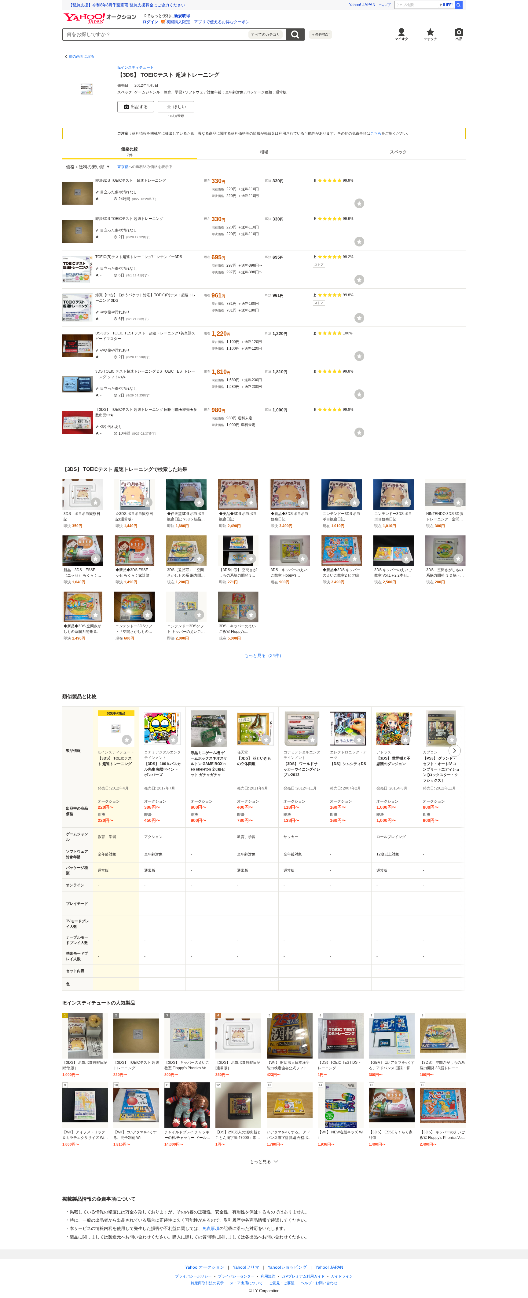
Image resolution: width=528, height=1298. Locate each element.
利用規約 (268, 1276)
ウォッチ (430, 39)
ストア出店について (246, 1283)
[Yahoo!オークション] (100, 15)
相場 (264, 152)
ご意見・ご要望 (282, 1283)
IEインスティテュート (135, 67)
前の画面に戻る (81, 56)
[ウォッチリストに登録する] (127, 740)
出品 (459, 39)
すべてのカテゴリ (265, 34)
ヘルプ (385, 4)
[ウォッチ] (359, 203)
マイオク (401, 39)
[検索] (459, 5)
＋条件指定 (320, 34)
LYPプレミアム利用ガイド (303, 1276)
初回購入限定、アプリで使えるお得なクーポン (208, 22)
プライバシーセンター (236, 1276)
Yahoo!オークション (204, 1267)
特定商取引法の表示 (207, 1283)
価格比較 (129, 152)
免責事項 (210, 1228)
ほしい (179, 106)
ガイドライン (342, 1276)
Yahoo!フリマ (246, 1267)
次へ (455, 751)
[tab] (129, 152)
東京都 (122, 167)
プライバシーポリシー (193, 1276)
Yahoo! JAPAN (362, 4)
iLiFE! (448, 5)
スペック (398, 152)
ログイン (150, 22)
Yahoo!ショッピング (287, 1267)
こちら (375, 133)
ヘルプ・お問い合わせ (319, 1283)
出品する (139, 106)
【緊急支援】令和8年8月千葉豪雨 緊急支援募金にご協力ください (126, 5)
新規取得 (182, 15)
